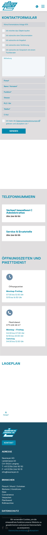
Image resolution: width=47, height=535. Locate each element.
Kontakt (9, 443)
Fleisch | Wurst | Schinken (13, 486)
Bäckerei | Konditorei (11, 489)
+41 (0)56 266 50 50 (13, 466)
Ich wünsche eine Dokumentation (19, 35)
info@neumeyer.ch (10, 472)
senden (13, 131)
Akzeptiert (34, 530)
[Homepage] (10, 9)
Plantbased (7, 500)
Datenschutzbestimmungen (27, 121)
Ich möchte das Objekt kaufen (18, 31)
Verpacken (6, 497)
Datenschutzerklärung (18, 530)
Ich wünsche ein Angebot (16, 40)
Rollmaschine (8, 503)
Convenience (8, 494)
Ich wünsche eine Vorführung (17, 45)
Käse (4, 492)
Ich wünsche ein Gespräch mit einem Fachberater (20, 51)
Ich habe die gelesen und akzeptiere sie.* (22, 122)
